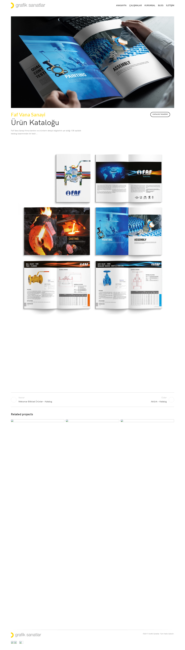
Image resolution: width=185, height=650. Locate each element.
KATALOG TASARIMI (160, 114)
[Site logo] (28, 5)
